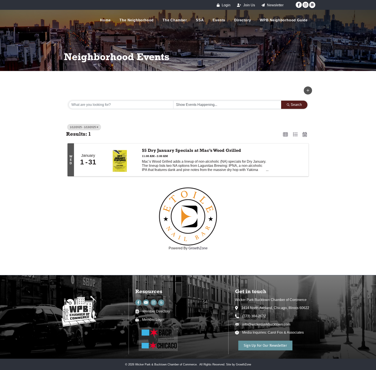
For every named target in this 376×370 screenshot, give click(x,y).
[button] (308, 90)
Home (105, 20)
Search (296, 104)
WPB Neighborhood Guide (284, 20)
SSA (200, 20)
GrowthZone (243, 364)
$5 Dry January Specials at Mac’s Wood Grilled (191, 150)
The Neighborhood (136, 20)
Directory (242, 20)
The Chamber (175, 20)
